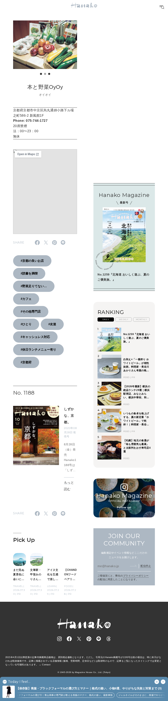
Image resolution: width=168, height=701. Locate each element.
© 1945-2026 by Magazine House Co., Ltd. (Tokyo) (84, 672)
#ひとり (26, 324)
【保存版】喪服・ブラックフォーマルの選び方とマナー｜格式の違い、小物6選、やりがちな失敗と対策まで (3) (89, 688)
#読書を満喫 (29, 273)
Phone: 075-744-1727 (30, 120)
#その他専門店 (31, 311)
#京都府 (26, 362)
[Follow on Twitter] (79, 639)
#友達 (52, 324)
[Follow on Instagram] (59, 639)
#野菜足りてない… (34, 286)
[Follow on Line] (99, 639)
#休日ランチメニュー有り (38, 349)
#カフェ (26, 298)
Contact (46, 664)
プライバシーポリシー (136, 575)
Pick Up (24, 540)
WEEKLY (123, 319)
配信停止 (146, 565)
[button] (41, 74)
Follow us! (124, 507)
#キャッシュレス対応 (35, 337)
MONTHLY (141, 319)
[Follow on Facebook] (69, 639)
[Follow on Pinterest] (89, 639)
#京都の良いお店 (32, 260)
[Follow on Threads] (109, 639)
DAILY (105, 319)
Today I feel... (19, 681)
